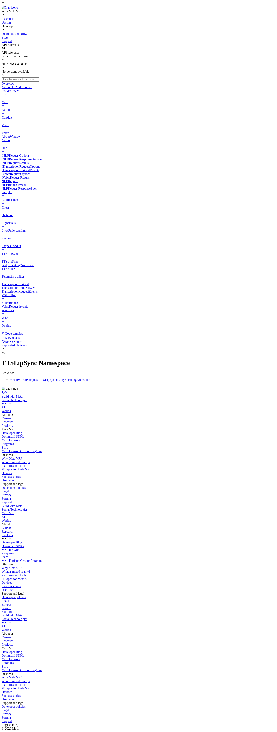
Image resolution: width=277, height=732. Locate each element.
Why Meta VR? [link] (12, 458)
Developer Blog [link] (12, 433)
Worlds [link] (6, 411)
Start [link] (5, 447)
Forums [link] (6, 498)
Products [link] (7, 425)
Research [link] (7, 422)
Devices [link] (7, 473)
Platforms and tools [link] (14, 465)
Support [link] (7, 502)
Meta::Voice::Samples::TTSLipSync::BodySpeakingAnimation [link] (50, 380)
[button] (138, 4)
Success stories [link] (11, 476)
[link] (10, 7)
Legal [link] (5, 491)
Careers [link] (6, 418)
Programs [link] (8, 444)
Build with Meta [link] (12, 396)
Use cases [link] (8, 480)
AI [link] (3, 407)
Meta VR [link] (8, 403)
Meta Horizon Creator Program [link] (22, 451)
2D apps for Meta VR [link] (16, 469)
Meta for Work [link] (11, 440)
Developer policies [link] (14, 487)
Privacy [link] (6, 495)
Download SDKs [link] (13, 436)
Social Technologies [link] (14, 400)
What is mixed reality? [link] (16, 462)
